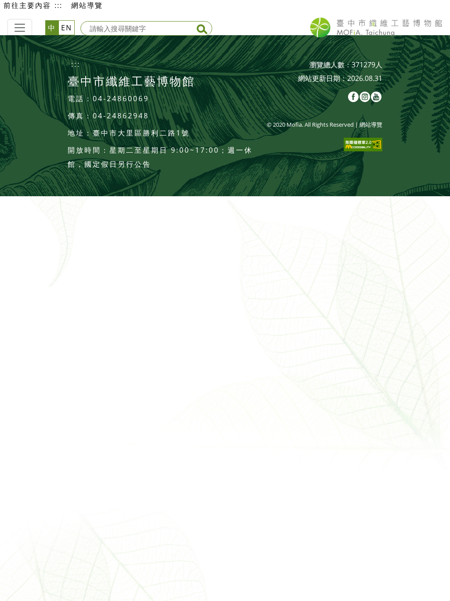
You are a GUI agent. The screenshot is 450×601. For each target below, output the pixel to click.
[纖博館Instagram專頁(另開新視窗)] (365, 96)
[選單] (19, 28)
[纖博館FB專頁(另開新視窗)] (353, 96)
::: (58, 5)
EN (66, 28)
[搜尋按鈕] (203, 30)
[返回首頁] (376, 27)
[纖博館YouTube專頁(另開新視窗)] (376, 96)
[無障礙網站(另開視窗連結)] (363, 144)
